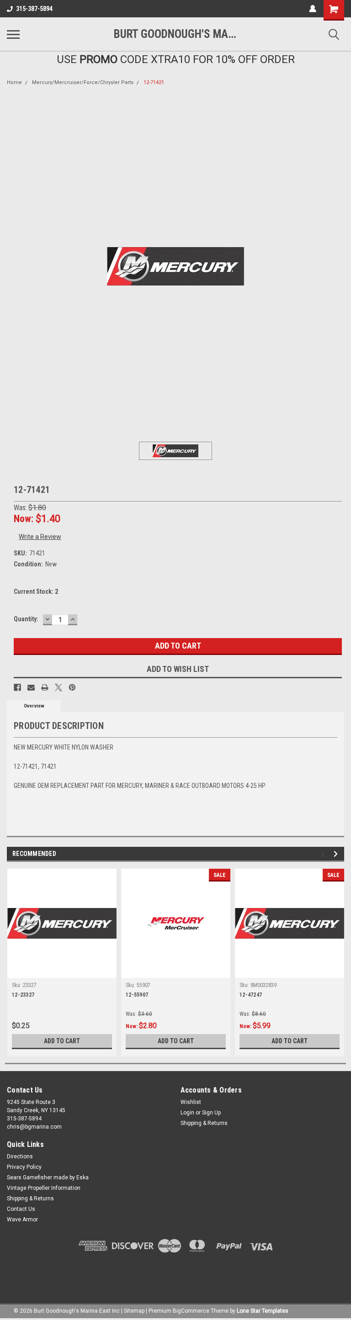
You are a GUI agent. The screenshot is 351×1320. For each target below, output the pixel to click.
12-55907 (137, 995)
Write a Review (40, 536)
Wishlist (191, 1102)
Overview (34, 706)
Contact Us (21, 1209)
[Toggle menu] (13, 34)
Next (337, 853)
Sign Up (211, 1112)
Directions (20, 1156)
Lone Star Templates (262, 1311)
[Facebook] (17, 687)
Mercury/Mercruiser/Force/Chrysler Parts (82, 82)
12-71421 (154, 82)
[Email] (31, 687)
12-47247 (250, 995)
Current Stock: (36, 591)
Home (14, 82)
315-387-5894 (34, 8)
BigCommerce (191, 1311)
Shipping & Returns (204, 1123)
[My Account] (312, 8)
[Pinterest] (72, 687)
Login (187, 1112)
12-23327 (23, 995)
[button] (175, 1272)
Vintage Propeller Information (43, 1188)
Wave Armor (22, 1219)
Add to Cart (62, 1041)
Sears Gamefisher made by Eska (48, 1177)
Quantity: (26, 619)
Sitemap (134, 1311)
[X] (58, 687)
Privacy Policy (24, 1167)
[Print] (44, 687)
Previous (324, 853)
